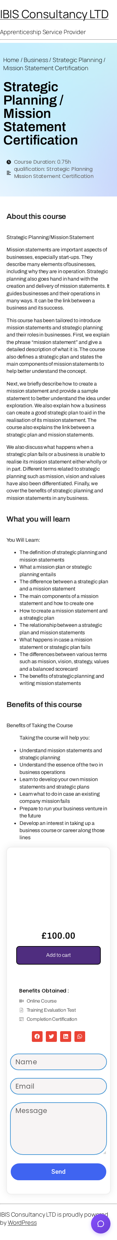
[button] (37, 1036)
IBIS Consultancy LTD (54, 13)
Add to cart (58, 955)
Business (36, 60)
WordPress (22, 1222)
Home (11, 60)
